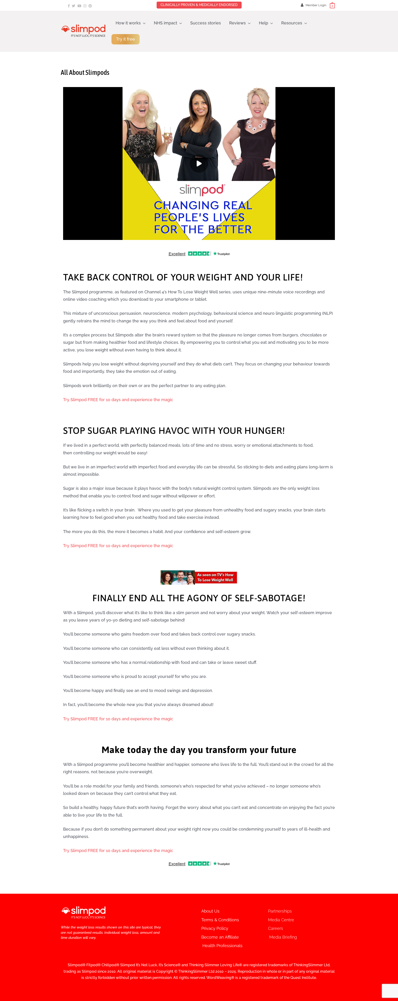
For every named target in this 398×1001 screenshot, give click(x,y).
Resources (291, 22)
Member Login (316, 5)
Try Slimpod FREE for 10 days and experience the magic (118, 399)
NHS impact (165, 22)
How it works (128, 22)
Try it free (125, 39)
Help (263, 22)
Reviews (237, 22)
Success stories (205, 22)
